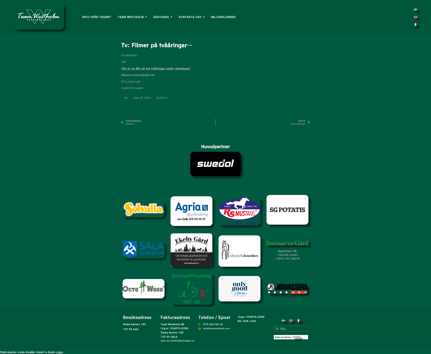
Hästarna (161, 17)
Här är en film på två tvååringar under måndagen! (155, 68)
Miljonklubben (223, 17)
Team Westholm (131, 17)
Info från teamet (96, 17)
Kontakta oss (190, 17)
